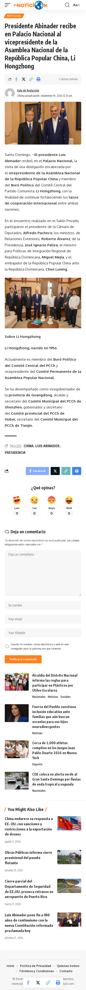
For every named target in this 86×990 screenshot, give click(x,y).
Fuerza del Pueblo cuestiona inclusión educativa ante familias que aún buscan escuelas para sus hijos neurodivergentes (54, 717)
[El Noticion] (30, 5)
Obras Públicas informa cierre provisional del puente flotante (28, 857)
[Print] (38, 79)
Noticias (14, 16)
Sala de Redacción (28, 90)
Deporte (37, 764)
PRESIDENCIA (15, 453)
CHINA (28, 446)
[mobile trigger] (9, 5)
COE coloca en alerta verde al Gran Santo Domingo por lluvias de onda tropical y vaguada (56, 779)
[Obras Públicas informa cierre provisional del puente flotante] (69, 857)
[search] (67, 5)
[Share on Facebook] (16, 79)
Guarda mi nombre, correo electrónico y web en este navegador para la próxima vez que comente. (40, 646)
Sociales (65, 697)
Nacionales (39, 697)
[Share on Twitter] (23, 79)
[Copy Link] (31, 79)
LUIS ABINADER (47, 446)
